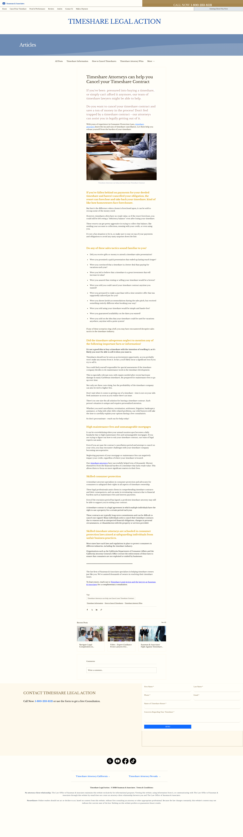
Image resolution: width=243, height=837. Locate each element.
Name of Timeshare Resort (155, 703)
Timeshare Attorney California (92, 776)
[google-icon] (110, 761)
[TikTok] (133, 761)
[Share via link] (101, 610)
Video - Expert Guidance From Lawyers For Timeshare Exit (121, 646)
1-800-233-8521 (44, 701)
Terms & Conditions (144, 788)
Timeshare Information (77, 61)
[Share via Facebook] (87, 610)
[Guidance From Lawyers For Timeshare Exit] (121, 633)
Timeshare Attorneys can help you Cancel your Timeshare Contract (111, 598)
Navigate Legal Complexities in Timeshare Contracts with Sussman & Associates (90, 646)
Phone (147, 695)
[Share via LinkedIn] (96, 610)
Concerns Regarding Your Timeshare (159, 712)
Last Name (198, 687)
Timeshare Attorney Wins (132, 61)
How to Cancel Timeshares (104, 61)
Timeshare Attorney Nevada (143, 776)
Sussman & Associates (15, 4)
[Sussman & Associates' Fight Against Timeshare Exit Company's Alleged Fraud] (152, 633)
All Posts (59, 61)
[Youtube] (117, 761)
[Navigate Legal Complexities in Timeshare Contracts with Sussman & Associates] (90, 633)
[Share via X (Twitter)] (92, 610)
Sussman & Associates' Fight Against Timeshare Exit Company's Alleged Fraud (151, 646)
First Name (149, 687)
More (149, 61)
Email (196, 695)
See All (163, 622)
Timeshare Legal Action (114, 21)
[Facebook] (125, 761)
